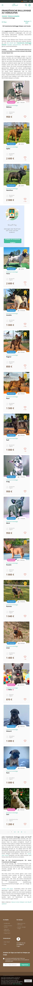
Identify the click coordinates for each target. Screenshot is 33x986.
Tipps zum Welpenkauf (7, 930)
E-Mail (20, 944)
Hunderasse (7, 923)
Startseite (4, 16)
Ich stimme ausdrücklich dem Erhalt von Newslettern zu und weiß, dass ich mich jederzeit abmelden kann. (17, 960)
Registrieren (25, 965)
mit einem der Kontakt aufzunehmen (16, 43)
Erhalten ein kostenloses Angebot (12, 241)
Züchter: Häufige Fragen (21, 927)
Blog (5, 944)
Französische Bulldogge (12, 105)
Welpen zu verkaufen (13, 16)
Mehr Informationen (17, 984)
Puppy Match (7, 933)
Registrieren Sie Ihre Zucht (21, 924)
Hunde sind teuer (7, 889)
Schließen (28, 980)
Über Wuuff (7, 942)
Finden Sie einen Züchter (8, 926)
